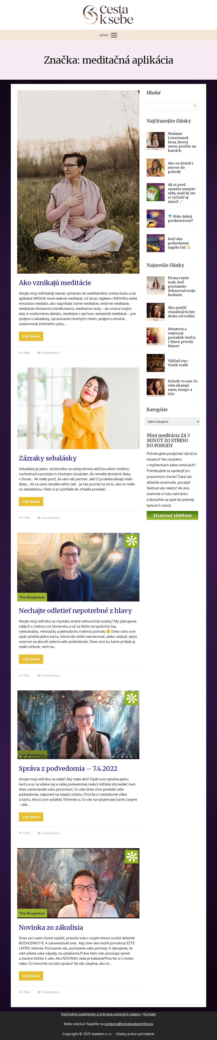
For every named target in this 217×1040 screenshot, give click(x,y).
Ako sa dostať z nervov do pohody (180, 167)
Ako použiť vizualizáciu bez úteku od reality (181, 311)
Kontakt (149, 1014)
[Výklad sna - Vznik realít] (156, 363)
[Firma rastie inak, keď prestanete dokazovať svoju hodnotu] (156, 285)
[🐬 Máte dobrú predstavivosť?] (156, 219)
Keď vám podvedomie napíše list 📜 (179, 243)
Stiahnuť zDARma (172, 515)
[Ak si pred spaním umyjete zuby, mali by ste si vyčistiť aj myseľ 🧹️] (156, 192)
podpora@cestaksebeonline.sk (128, 1024)
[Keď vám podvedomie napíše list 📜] (156, 243)
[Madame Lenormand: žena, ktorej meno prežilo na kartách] (156, 141)
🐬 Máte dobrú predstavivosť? (180, 218)
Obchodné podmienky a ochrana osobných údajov (101, 1014)
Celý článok (31, 336)
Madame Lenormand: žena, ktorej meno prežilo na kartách (182, 142)
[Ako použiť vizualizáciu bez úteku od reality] (156, 312)
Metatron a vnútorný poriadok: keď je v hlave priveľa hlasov (182, 337)
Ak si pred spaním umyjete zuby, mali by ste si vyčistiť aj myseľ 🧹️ (181, 193)
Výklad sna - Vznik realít (178, 363)
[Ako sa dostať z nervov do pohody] (156, 168)
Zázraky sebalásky (48, 458)
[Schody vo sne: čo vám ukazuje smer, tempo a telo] (156, 388)
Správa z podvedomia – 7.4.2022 (68, 768)
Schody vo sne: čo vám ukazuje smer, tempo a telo (183, 387)
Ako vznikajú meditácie (55, 283)
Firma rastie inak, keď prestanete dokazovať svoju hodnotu (181, 286)
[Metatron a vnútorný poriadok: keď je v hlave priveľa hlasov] (156, 336)
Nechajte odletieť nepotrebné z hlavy (75, 611)
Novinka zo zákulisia (51, 927)
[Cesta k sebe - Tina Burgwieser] (108, 14)
